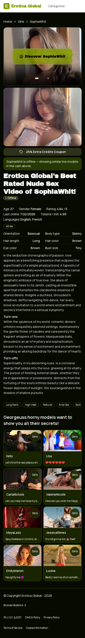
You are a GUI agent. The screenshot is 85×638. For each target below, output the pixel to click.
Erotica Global (23, 6)
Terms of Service (12, 628)
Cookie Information (37, 628)
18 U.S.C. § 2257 (12, 617)
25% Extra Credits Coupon (48, 153)
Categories (56, 6)
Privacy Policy (52, 617)
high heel (30, 405)
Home (7, 21)
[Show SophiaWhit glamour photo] (48, 78)
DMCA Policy (32, 617)
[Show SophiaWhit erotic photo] (37, 78)
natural (47, 405)
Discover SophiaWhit (48, 58)
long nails (12, 405)
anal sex (64, 405)
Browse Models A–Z (14, 605)
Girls (21, 21)
